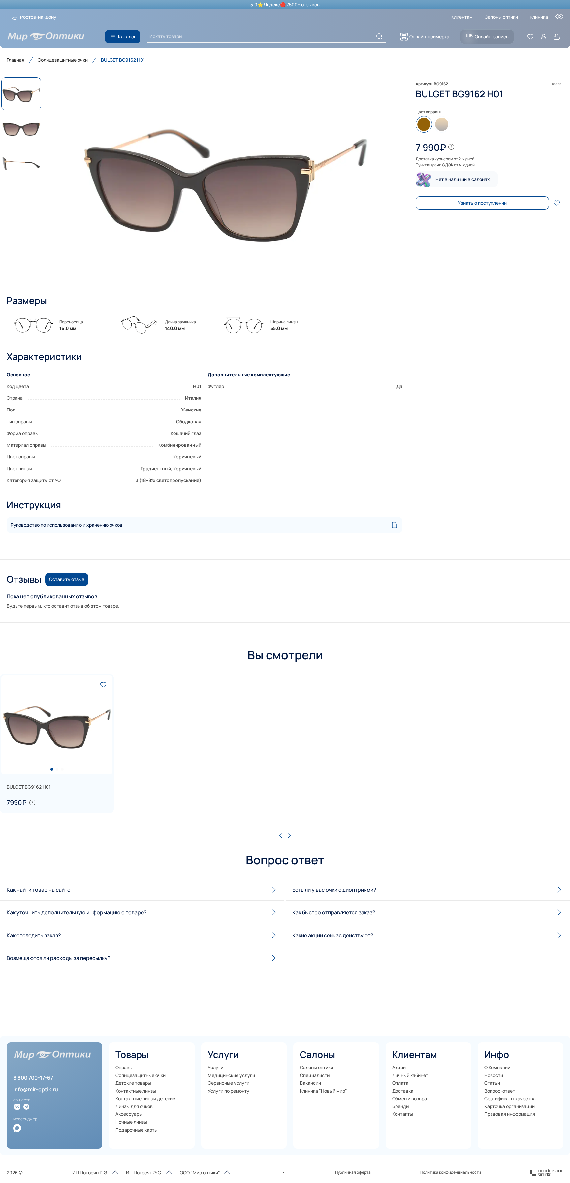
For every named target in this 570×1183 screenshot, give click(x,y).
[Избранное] (530, 36)
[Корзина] (556, 36)
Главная (15, 60)
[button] (225, 179)
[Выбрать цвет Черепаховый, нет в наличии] (441, 124)
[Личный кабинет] (543, 36)
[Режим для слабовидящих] (559, 18)
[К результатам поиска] (379, 36)
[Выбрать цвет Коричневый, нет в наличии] (424, 124)
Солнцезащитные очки (63, 60)
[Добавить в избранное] (556, 203)
